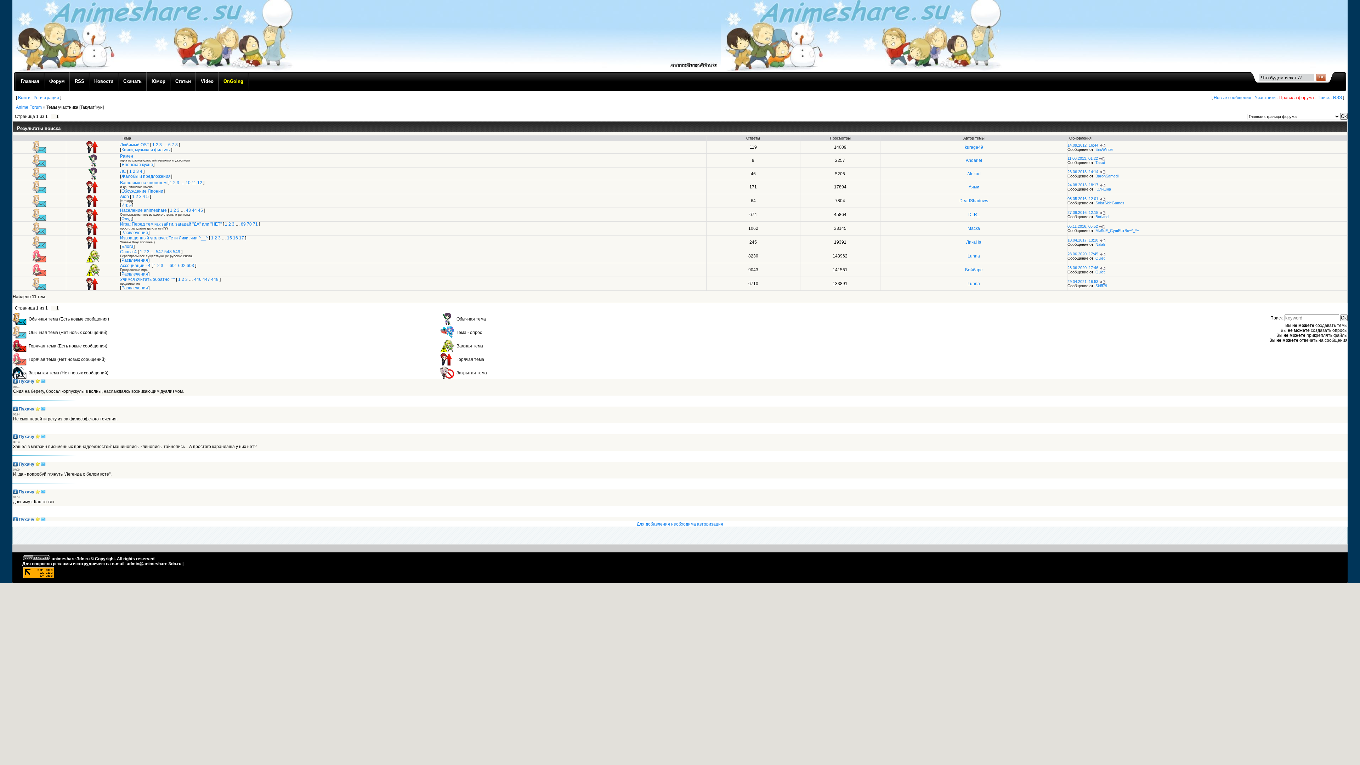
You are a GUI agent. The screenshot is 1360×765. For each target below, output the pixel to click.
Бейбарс (973, 269)
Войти (24, 97)
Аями (974, 187)
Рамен (126, 156)
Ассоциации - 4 (135, 265)
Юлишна (1103, 189)
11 (194, 182)
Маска (974, 228)
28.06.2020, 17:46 (1082, 268)
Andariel (974, 160)
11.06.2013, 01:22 (1082, 158)
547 (159, 251)
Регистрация (46, 97)
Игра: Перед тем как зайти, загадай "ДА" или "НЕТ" (171, 224)
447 (206, 279)
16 (235, 238)
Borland (1102, 217)
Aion (124, 196)
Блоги (127, 246)
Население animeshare (143, 210)
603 (190, 265)
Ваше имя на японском (143, 182)
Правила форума (1296, 97)
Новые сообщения (1232, 97)
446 (198, 279)
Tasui (1100, 162)
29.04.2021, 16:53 (1082, 281)
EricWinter (1104, 149)
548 (168, 251)
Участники (1265, 97)
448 (215, 279)
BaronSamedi (1106, 176)
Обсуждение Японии (142, 191)
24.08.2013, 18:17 (1082, 185)
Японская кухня (137, 164)
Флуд (126, 218)
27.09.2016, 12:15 (1082, 212)
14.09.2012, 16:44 (1082, 145)
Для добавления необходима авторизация (680, 524)
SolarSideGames (1109, 203)
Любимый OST (134, 144)
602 (182, 265)
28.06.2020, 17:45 (1082, 254)
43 (188, 210)
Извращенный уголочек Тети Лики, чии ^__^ (164, 238)
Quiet (1100, 258)
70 (249, 224)
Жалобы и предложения (146, 176)
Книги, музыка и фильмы (146, 149)
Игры (126, 205)
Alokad (974, 173)
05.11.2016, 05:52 (1082, 226)
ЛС (123, 171)
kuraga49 (974, 147)
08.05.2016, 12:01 (1082, 199)
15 (229, 238)
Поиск (1324, 97)
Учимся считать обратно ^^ (147, 279)
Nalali (1100, 244)
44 (194, 210)
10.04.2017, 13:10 (1082, 240)
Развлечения (134, 232)
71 (255, 224)
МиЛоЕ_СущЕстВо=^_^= (1117, 230)
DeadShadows (973, 200)
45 (200, 210)
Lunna (974, 256)
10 (188, 182)
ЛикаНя (973, 242)
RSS (1337, 97)
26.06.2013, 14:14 (1082, 172)
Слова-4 (128, 251)
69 (243, 224)
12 (199, 182)
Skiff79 (1101, 286)
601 (173, 265)
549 (176, 251)
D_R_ (974, 214)
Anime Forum (29, 107)
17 (241, 238)
